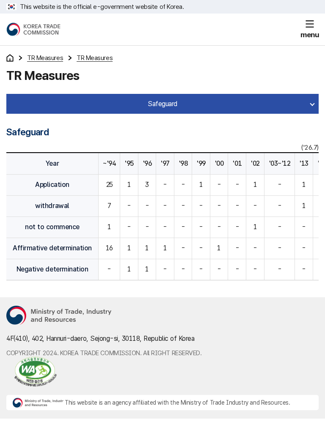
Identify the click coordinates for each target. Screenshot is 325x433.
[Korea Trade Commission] (33, 29)
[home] (10, 58)
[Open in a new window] (31, 371)
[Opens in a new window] (59, 316)
